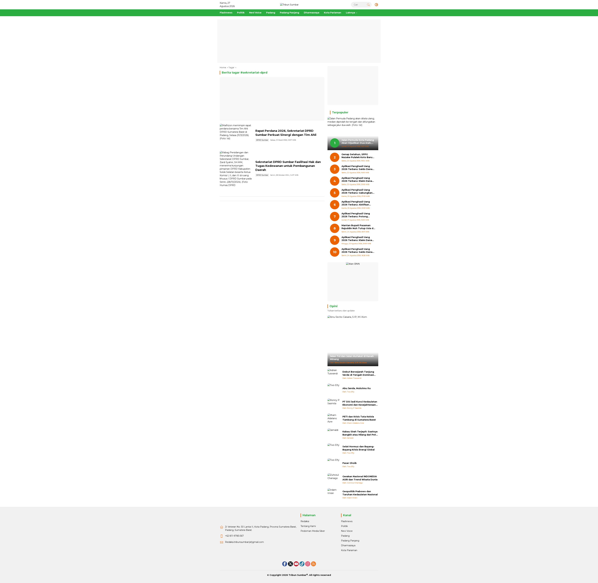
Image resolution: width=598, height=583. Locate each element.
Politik (344, 526)
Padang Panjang (350, 540)
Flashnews (346, 521)
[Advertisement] (299, 41)
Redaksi (305, 521)
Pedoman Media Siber (313, 531)
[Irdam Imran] (333, 494)
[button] (368, 4)
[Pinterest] (296, 563)
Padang (345, 535)
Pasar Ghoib (349, 463)
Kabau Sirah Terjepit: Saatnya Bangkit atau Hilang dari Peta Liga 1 (359, 433)
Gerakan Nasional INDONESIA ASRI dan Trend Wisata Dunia (359, 478)
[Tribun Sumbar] (289, 4)
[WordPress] (301, 563)
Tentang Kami (308, 526)
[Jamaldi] (333, 434)
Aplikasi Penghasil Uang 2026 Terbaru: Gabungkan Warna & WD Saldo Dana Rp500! (357, 191)
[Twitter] (290, 563)
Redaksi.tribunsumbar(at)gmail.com (244, 542)
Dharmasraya (348, 545)
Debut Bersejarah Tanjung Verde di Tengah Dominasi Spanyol (358, 373)
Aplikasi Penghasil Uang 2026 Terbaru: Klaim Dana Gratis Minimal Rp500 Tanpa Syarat (358, 239)
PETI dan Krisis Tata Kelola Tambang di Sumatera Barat (359, 418)
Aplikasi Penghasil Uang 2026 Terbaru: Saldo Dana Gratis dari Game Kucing (357, 168)
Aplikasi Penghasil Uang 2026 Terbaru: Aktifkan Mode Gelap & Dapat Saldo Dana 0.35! (357, 203)
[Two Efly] (333, 390)
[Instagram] (307, 563)
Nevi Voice (347, 531)
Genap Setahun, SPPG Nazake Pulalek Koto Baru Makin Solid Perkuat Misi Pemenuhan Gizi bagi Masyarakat (357, 156)
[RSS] (313, 563)
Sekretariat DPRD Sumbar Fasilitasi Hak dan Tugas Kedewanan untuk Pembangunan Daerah (288, 165)
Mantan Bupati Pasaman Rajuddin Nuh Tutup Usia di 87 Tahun (358, 227)
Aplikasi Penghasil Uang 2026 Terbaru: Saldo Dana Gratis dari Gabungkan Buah (358, 251)
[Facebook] (284, 563)
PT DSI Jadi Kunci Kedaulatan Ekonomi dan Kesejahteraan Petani (359, 403)
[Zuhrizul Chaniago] (333, 479)
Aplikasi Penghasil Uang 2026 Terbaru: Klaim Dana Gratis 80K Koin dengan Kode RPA (357, 180)
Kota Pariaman (349, 550)
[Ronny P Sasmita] (333, 405)
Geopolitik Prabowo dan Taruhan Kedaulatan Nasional (360, 493)
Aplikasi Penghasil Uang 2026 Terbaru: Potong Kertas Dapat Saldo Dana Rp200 (356, 215)
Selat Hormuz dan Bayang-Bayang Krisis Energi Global (358, 448)
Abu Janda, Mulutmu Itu (356, 388)
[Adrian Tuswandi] (333, 375)
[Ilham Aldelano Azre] (333, 420)
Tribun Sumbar (297, 575)
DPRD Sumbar (262, 140)
